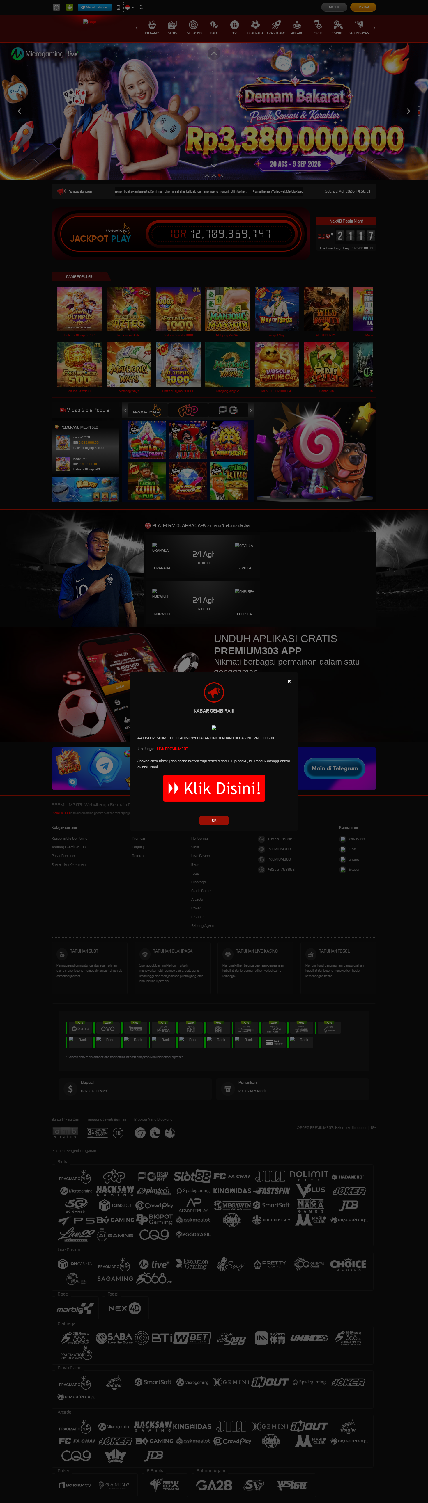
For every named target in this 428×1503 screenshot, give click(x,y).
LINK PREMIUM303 (172, 748)
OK (214, 820)
